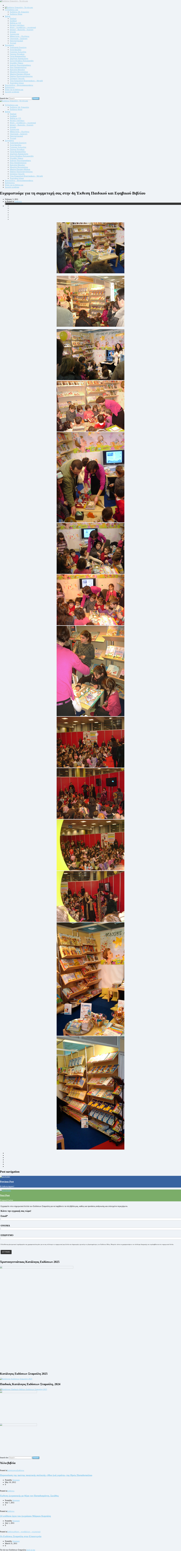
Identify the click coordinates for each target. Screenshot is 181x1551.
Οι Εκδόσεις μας (11, 10)
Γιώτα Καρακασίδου (18, 56)
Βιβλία (7, 16)
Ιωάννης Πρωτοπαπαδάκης (20, 65)
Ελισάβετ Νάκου (16, 63)
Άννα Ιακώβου (15, 50)
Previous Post (7, 1181)
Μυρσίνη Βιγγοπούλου (19, 72)
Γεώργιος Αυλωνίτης (18, 52)
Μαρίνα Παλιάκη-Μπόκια (20, 74)
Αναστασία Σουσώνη (18, 47)
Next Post (5, 1195)
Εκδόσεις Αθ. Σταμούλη (19, 12)
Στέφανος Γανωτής (17, 78)
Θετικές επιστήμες (17, 25)
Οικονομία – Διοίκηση (18, 38)
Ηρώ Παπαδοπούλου (18, 67)
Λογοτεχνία (14, 34)
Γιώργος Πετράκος (17, 54)
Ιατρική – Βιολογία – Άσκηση (21, 30)
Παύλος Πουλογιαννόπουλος (21, 76)
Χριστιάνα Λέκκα (17, 83)
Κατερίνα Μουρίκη (17, 70)
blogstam (16, 1480)
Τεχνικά (13, 43)
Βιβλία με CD (15, 23)
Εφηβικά (13, 21)
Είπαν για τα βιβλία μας (14, 90)
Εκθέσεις (18, 201)
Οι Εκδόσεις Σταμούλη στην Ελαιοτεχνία (20, 1536)
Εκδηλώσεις (10, 87)
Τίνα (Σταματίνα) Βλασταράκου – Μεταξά (26, 81)
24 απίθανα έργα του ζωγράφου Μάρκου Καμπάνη (25, 1516)
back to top (30, 1550)
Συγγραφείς (9, 45)
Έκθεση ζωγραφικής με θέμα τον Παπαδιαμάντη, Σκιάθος (29, 1495)
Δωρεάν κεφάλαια (12, 92)
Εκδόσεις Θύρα (16, 14)
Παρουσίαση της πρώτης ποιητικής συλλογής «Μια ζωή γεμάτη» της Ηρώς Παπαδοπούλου (46, 1475)
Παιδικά (13, 19)
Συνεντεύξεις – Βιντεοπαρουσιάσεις (19, 85)
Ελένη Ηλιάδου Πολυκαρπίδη (21, 61)
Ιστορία (13, 32)
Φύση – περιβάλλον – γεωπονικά (23, 27)
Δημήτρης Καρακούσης (19, 58)
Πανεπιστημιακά (16, 41)
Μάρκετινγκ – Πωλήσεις (19, 36)
